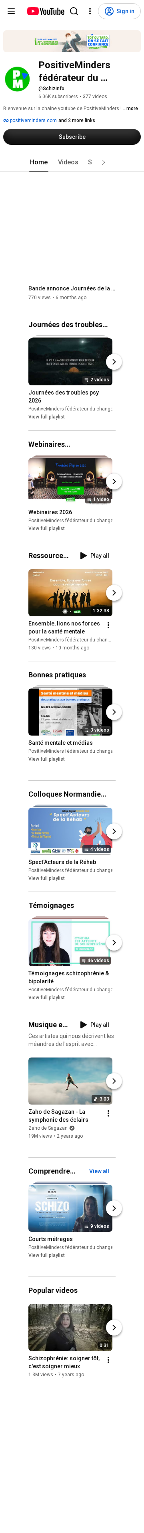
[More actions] (108, 625)
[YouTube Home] (45, 11)
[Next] (114, 362)
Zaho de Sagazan (48, 1128)
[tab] (38, 162)
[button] (103, 162)
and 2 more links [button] (76, 120)
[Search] (74, 11)
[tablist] (72, 162)
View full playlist (46, 417)
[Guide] (11, 11)
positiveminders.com (33, 120)
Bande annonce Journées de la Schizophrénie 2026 (72, 288)
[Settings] (90, 11)
